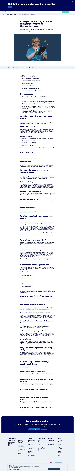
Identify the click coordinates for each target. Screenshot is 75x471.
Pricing (9, 11)
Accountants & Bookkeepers (29, 11)
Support (38, 11)
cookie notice (14, 467)
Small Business (20, 11)
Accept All (54, 469)
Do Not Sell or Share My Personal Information (15, 469)
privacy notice (18, 467)
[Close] (66, 465)
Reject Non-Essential (54, 467)
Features (13, 11)
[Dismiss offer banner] (72, 2)
